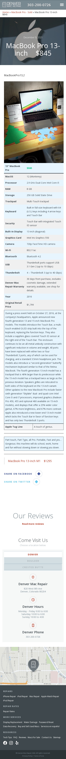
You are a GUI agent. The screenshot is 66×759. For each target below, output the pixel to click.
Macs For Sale (34, 737)
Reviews (22, 737)
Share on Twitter (17, 481)
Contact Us (47, 737)
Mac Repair (34, 696)
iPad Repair (22, 696)
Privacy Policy (27, 756)
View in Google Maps (11, 648)
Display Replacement (12, 722)
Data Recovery (9, 726)
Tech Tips (7, 737)
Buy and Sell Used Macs (28, 726)
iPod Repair (8, 700)
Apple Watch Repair (50, 696)
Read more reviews (33, 523)
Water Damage (30, 722)
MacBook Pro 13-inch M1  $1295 (30, 461)
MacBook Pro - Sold (21, 12)
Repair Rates (9, 711)
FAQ (15, 737)
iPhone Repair (9, 696)
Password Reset (46, 722)
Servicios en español (50, 726)
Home (5, 12)
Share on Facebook (18, 473)
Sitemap (57, 737)
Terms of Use (39, 756)
